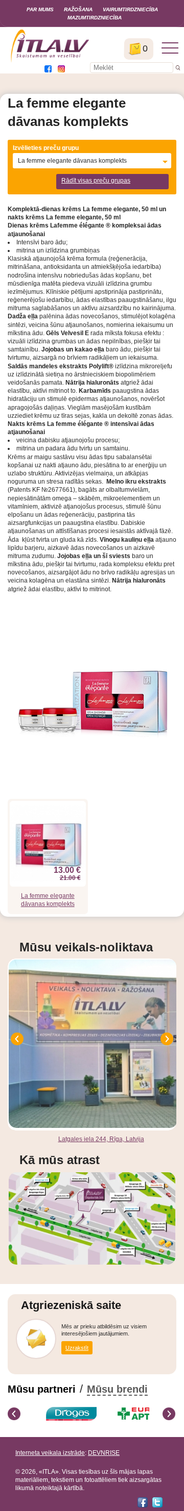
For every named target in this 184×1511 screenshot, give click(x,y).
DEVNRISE (104, 1452)
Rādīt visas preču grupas (95, 180)
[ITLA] (50, 61)
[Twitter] (157, 1502)
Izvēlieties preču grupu (46, 148)
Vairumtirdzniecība (130, 9)
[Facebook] (142, 1502)
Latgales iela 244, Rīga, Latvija (101, 1139)
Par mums (40, 9)
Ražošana (78, 9)
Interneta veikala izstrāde (50, 1452)
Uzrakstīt (76, 1348)
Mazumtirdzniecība (94, 17)
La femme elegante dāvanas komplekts (48, 900)
